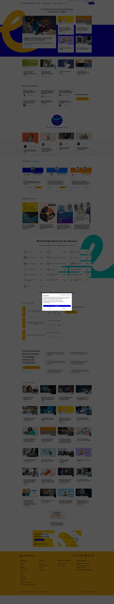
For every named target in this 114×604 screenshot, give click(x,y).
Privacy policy (62, 294)
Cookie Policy (68, 294)
